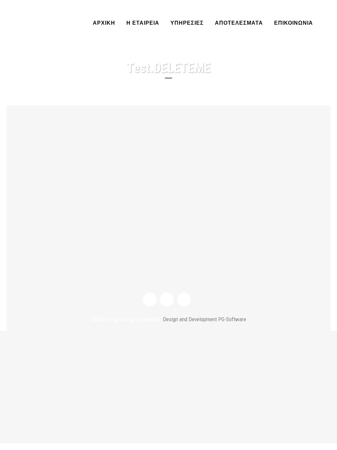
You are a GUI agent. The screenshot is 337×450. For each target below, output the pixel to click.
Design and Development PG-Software (204, 319)
